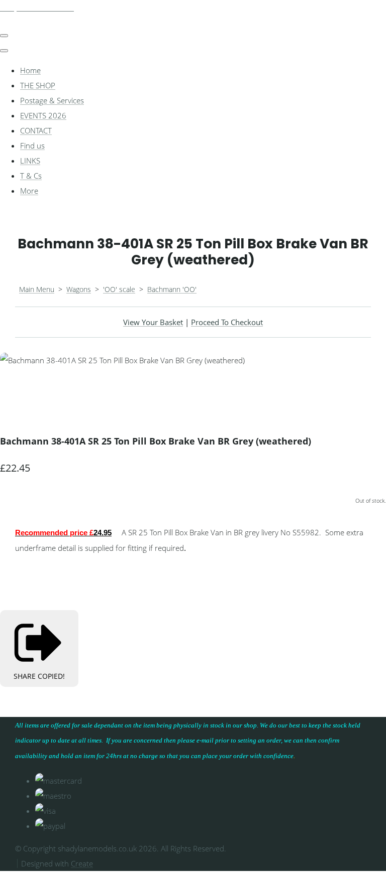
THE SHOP (37, 85)
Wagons (78, 289)
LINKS (30, 161)
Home (30, 70)
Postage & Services (52, 100)
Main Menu (36, 289)
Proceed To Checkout (227, 322)
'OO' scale (119, 289)
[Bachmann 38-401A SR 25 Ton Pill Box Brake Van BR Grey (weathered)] (15, 390)
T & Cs (31, 176)
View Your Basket (153, 322)
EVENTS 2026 (43, 115)
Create (82, 863)
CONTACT (36, 130)
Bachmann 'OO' (172, 289)
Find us (32, 145)
